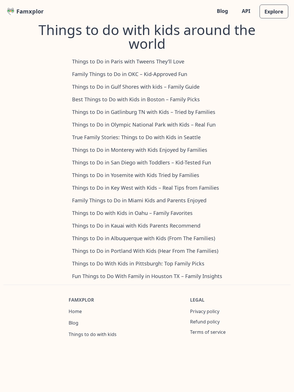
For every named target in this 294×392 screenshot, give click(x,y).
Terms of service (208, 332)
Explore (273, 11)
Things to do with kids (93, 334)
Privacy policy (204, 311)
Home (75, 311)
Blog (222, 10)
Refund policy (205, 322)
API (246, 10)
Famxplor (30, 11)
